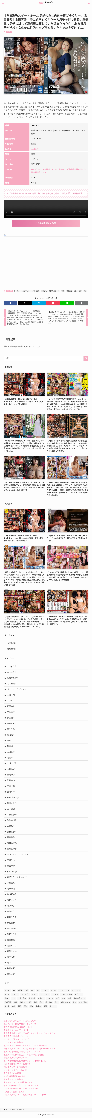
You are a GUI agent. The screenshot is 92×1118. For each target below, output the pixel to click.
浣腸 (15, 1002)
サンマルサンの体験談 (13, 1042)
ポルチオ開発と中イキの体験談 (17, 1064)
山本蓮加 (11, 809)
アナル (53, 990)
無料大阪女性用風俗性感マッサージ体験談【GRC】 (26, 1061)
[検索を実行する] (85, 358)
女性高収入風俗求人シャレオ (16, 1036)
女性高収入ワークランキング (16, 1058)
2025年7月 (11, 649)
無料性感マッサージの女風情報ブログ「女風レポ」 (26, 1045)
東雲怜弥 (11, 866)
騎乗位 (38, 1006)
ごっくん (45, 990)
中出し (7, 998)
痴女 (56, 1002)
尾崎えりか (12, 803)
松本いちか (12, 872)
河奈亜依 (11, 889)
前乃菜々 (11, 735)
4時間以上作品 (23, 990)
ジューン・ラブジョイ (16, 689)
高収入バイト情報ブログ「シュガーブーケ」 (23, 1024)
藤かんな (11, 957)
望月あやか (12, 849)
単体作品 (44, 291)
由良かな (11, 911)
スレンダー (25, 994)
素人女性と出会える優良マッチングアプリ (22, 1052)
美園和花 (11, 940)
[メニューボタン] (3, 3)
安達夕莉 (11, 786)
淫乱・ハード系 (25, 1002)
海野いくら (12, 900)
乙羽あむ (11, 706)
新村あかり (12, 832)
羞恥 (13, 1006)
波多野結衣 (12, 894)
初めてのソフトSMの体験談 (16, 1067)
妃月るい (11, 780)
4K (14, 990)
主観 (13, 998)
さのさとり (12, 672)
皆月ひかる (12, 917)
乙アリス (11, 701)
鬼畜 (45, 1006)
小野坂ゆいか (13, 797)
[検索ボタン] (89, 3)
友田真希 (9, 31)
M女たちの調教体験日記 (14, 1092)
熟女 (74, 169)
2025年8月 (11, 643)
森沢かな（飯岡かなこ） (17, 877)
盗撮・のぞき (65, 1002)
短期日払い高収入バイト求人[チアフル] (20, 1021)
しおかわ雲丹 (13, 678)
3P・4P (7, 990)
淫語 (35, 1002)
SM (51, 169)
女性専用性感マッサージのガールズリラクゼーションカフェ (29, 1033)
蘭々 (9, 963)
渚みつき (11, 906)
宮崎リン (11, 792)
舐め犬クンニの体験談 (13, 1079)
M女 (32, 990)
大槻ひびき (12, 763)
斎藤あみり (12, 826)
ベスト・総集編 (66, 994)
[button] (10, 303)
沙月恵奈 (11, 883)
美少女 (7, 1006)
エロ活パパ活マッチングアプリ (17, 1039)
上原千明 (11, 695)
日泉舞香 (11, 837)
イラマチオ (76, 990)
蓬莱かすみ (12, 951)
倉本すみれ (12, 723)
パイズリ (55, 994)
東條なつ (11, 860)
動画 (9, 741)
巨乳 (57, 998)
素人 (74, 1002)
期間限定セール (39, 172)
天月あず (11, 769)
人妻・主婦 (58, 169)
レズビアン (78, 994)
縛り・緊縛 (67, 169)
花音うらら (12, 946)
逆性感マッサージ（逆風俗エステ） (19, 1082)
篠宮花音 (11, 923)
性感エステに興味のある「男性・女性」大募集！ (25, 1055)
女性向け (41, 998)
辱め (78, 169)
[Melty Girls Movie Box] (46, 3)
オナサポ (15, 994)
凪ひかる (11, 729)
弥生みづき (12, 820)
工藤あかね (12, 815)
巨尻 (63, 998)
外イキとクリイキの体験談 (15, 1070)
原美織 (10, 746)
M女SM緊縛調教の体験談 (14, 1076)
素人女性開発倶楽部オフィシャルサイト (21, 1085)
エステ (7, 994)
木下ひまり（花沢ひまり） (18, 854)
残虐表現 (8, 1002)
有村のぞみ (12, 843)
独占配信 (46, 169)
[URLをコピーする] (81, 303)
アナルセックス (63, 990)
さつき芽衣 (12, 666)
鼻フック (53, 1006)
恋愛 (69, 998)
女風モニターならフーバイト (16, 1030)
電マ (31, 1006)
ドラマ (34, 994)
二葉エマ (11, 712)
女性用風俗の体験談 (12, 1073)
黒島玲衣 (11, 974)
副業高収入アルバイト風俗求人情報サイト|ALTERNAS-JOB (29, 1049)
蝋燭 (19, 1006)
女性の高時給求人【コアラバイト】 (19, 1027)
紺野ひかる (12, 934)
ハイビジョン (37, 169)
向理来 (10, 758)
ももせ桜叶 (12, 684)
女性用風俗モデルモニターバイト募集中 (21, 1088)
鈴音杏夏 (11, 968)
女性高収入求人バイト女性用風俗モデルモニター (25, 1095)
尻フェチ (50, 998)
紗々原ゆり (12, 929)
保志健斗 (11, 718)
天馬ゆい (11, 775)
